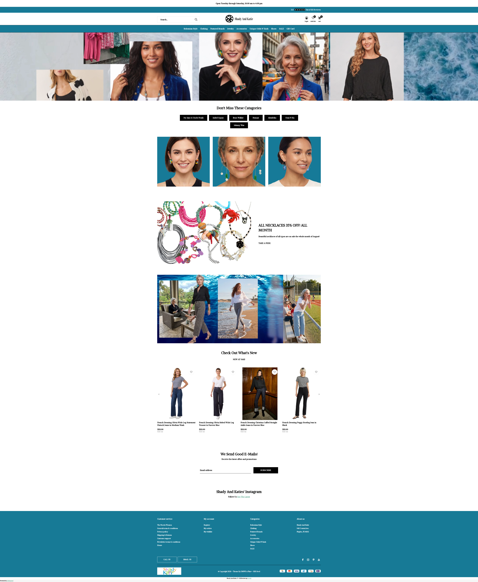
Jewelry (230, 29)
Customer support (164, 538)
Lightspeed (10, 581)
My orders (208, 528)
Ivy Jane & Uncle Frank (194, 118)
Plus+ (250, 571)
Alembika (272, 118)
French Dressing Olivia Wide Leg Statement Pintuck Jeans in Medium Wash (176, 423)
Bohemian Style (190, 29)
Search (196, 19)
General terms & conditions (167, 528)
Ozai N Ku (289, 118)
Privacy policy (162, 532)
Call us (166, 559)
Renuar (256, 118)
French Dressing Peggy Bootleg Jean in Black (299, 423)
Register (207, 525)
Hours (159, 545)
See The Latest (243, 497)
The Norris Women (164, 525)
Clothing (204, 29)
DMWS (243, 571)
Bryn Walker (238, 118)
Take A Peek (264, 243)
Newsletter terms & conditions (168, 542)
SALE (281, 29)
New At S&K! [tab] (239, 359)
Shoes (273, 29)
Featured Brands (217, 29)
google (249, 578)
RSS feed (256, 571)
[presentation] (159, 394)
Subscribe (265, 470)
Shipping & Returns (164, 535)
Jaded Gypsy (218, 118)
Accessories (242, 29)
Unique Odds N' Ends (259, 29)
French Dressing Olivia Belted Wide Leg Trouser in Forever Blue (216, 423)
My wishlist (208, 532)
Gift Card (290, 29)
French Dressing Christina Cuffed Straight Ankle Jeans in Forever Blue (259, 423)
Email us (187, 559)
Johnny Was (239, 125)
